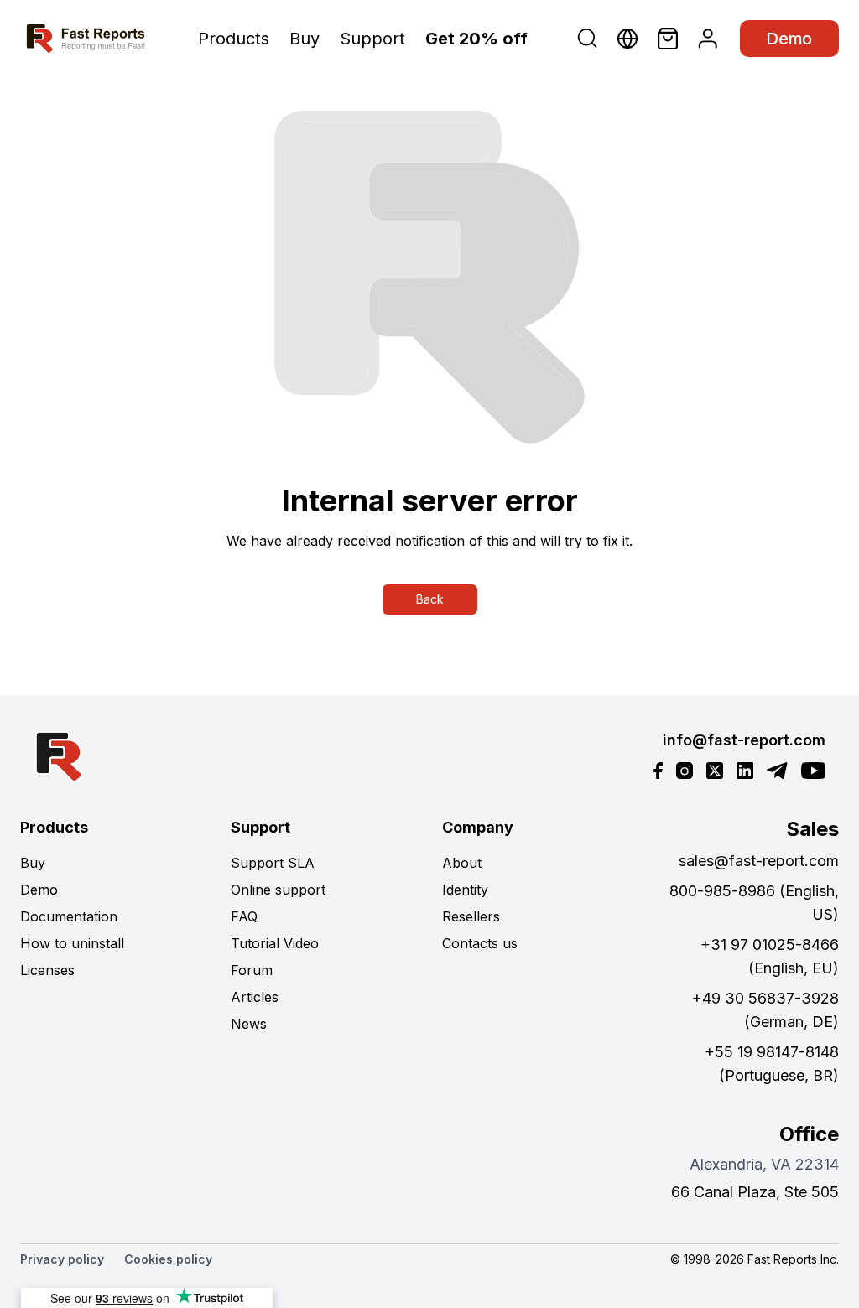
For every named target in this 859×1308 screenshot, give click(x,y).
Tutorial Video (275, 943)
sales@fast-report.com (759, 860)
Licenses (47, 970)
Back (430, 599)
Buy (304, 39)
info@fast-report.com (744, 740)
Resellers (471, 916)
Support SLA (273, 862)
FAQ (244, 916)
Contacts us (480, 943)
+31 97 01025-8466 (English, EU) (769, 956)
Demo (789, 39)
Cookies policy (168, 1259)
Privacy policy (62, 1259)
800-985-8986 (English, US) (754, 902)
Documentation (68, 916)
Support (372, 39)
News (249, 1023)
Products (233, 39)
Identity (465, 889)
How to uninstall (72, 943)
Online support (278, 889)
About (462, 862)
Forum (252, 970)
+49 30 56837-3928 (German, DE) (765, 1009)
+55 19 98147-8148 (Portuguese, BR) (772, 1063)
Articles (255, 997)
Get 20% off (476, 39)
